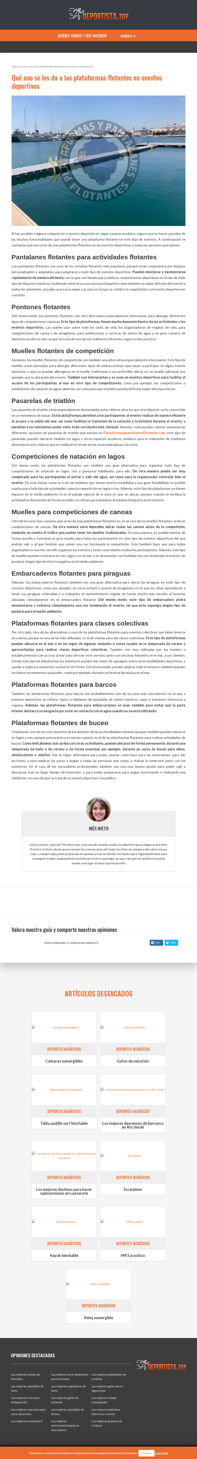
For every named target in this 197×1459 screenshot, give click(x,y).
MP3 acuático (133, 1255)
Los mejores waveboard (26, 1421)
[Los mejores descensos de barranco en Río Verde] (133, 1089)
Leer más (161, 1453)
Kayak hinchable (64, 1255)
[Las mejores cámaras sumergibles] (64, 1027)
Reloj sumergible (98, 1317)
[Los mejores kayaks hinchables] (64, 1221)
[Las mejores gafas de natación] (133, 1027)
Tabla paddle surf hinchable (64, 1123)
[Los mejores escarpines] (133, 1155)
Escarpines (133, 1189)
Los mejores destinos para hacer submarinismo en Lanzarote (64, 1191)
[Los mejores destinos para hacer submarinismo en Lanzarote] (64, 1155)
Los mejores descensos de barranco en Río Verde (133, 1125)
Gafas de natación (133, 1061)
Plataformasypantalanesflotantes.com (134, 433)
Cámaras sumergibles (64, 1061)
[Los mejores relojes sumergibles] (98, 1284)
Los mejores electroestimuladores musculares (65, 1425)
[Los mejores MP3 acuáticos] (133, 1221)
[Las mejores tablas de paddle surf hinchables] (64, 1089)
